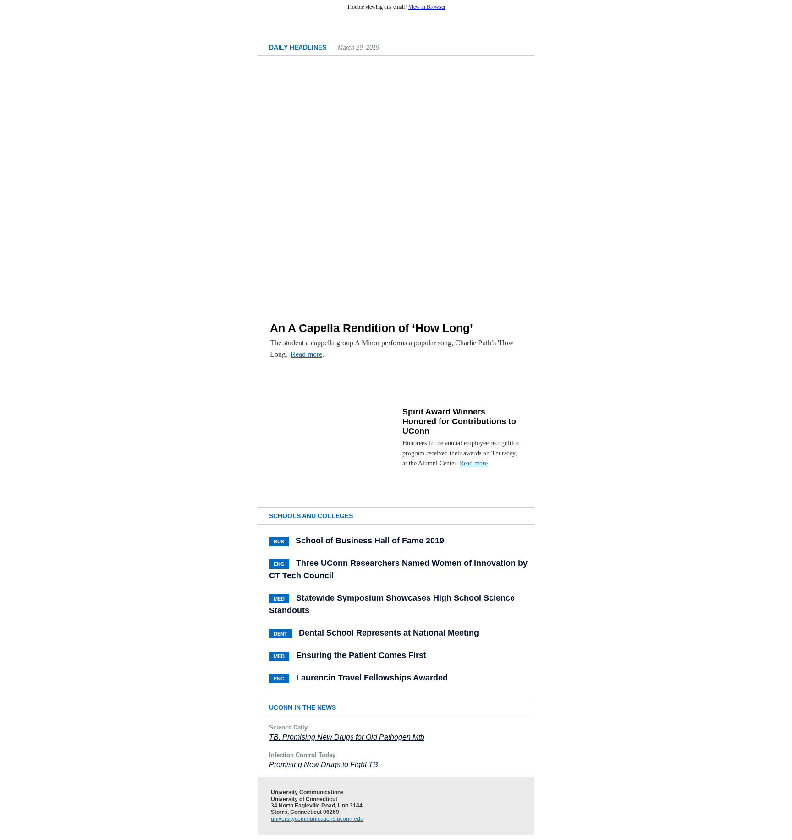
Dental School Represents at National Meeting (389, 632)
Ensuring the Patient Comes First (361, 655)
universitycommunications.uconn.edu (317, 819)
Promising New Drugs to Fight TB (323, 764)
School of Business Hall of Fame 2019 (370, 540)
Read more (306, 354)
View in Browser (427, 7)
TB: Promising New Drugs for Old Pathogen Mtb (346, 737)
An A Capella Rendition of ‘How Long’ (371, 327)
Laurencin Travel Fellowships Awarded (372, 677)
